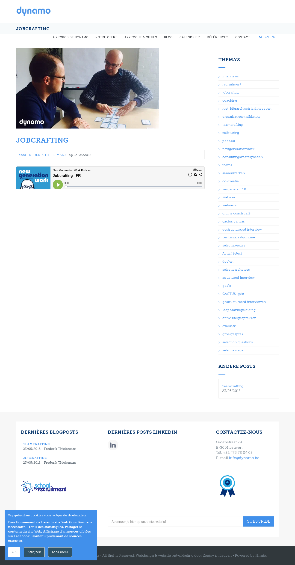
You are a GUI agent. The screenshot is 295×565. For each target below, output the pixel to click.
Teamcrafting (232, 386)
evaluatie (229, 326)
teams (227, 165)
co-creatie (230, 181)
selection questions (237, 342)
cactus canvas (233, 221)
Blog (168, 37)
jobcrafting (231, 92)
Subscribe (258, 521)
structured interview (238, 278)
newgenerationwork (238, 149)
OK (14, 552)
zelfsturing (230, 133)
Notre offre (106, 37)
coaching (229, 100)
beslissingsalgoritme (238, 237)
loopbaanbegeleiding (239, 310)
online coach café (236, 213)
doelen (227, 261)
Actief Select (232, 253)
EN (267, 36)
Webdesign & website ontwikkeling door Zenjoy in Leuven (184, 555)
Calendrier (190, 37)
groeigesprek (232, 334)
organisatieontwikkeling (241, 117)
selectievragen (233, 350)
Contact (242, 37)
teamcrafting (232, 125)
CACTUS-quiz (233, 294)
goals (226, 286)
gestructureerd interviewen (244, 302)
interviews (230, 76)
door (42, 155)
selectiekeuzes (233, 245)
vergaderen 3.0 (234, 189)
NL (273, 36)
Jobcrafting (42, 140)
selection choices (236, 270)
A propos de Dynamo (70, 37)
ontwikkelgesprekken (239, 318)
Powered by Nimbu (251, 555)
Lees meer (60, 552)
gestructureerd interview (242, 229)
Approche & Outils (140, 37)
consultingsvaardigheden (242, 157)
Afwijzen (34, 552)
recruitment (231, 84)
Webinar (228, 197)
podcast (228, 141)
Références (217, 37)
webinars (229, 205)
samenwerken (233, 173)
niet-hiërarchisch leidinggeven (246, 109)
